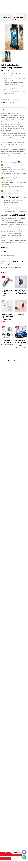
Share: (3, 102)
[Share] (13, 854)
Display (10, 15)
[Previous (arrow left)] (2, 858)
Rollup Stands (17, 15)
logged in (10, 267)
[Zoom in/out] (2, 854)
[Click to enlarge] (4, 46)
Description (5, 109)
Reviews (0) (4, 248)
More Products (6, 272)
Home (3, 15)
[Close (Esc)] (19, 854)
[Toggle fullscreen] (8, 854)
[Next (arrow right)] (8, 858)
